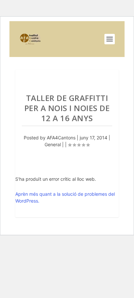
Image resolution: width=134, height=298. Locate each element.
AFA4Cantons (61, 137)
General (53, 144)
